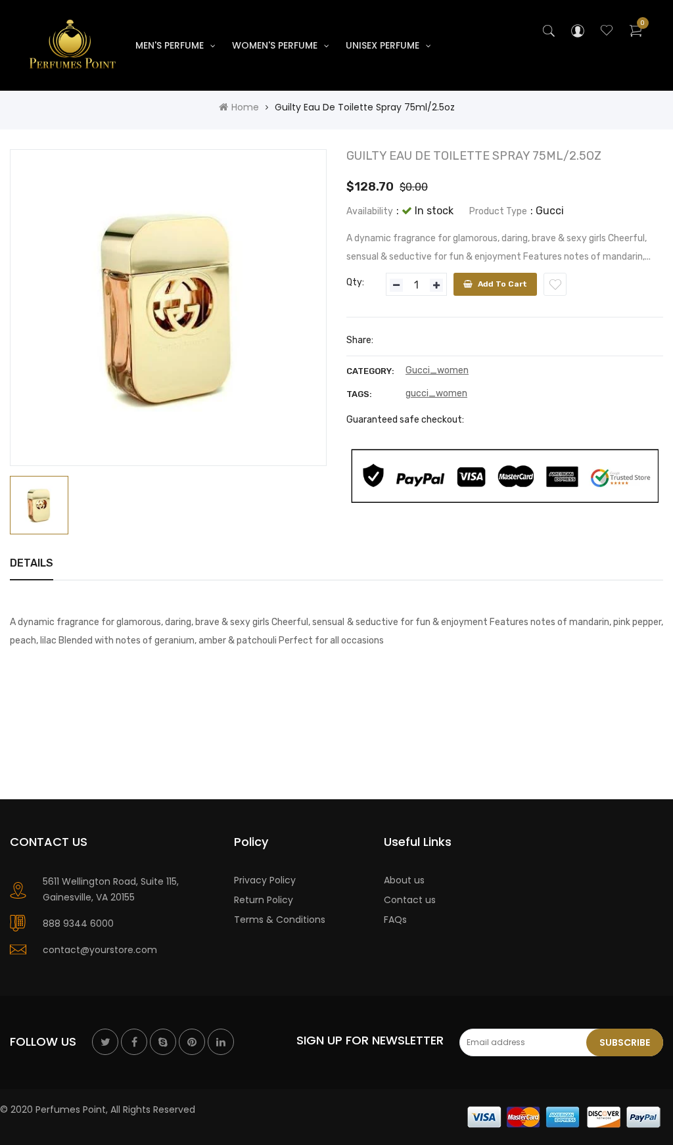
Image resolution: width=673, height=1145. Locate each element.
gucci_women (436, 393)
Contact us (410, 899)
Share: (359, 340)
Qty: (355, 282)
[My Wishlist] (607, 32)
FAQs (395, 919)
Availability (369, 211)
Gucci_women (437, 370)
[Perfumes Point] (564, 1116)
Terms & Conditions (279, 919)
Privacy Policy (265, 880)
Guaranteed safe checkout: (405, 419)
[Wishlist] (555, 284)
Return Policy (263, 899)
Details (31, 563)
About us (404, 880)
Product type (498, 211)
